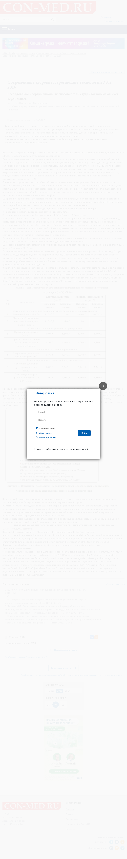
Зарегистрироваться (46, 437)
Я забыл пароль (44, 433)
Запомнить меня (47, 428)
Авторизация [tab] (45, 393)
